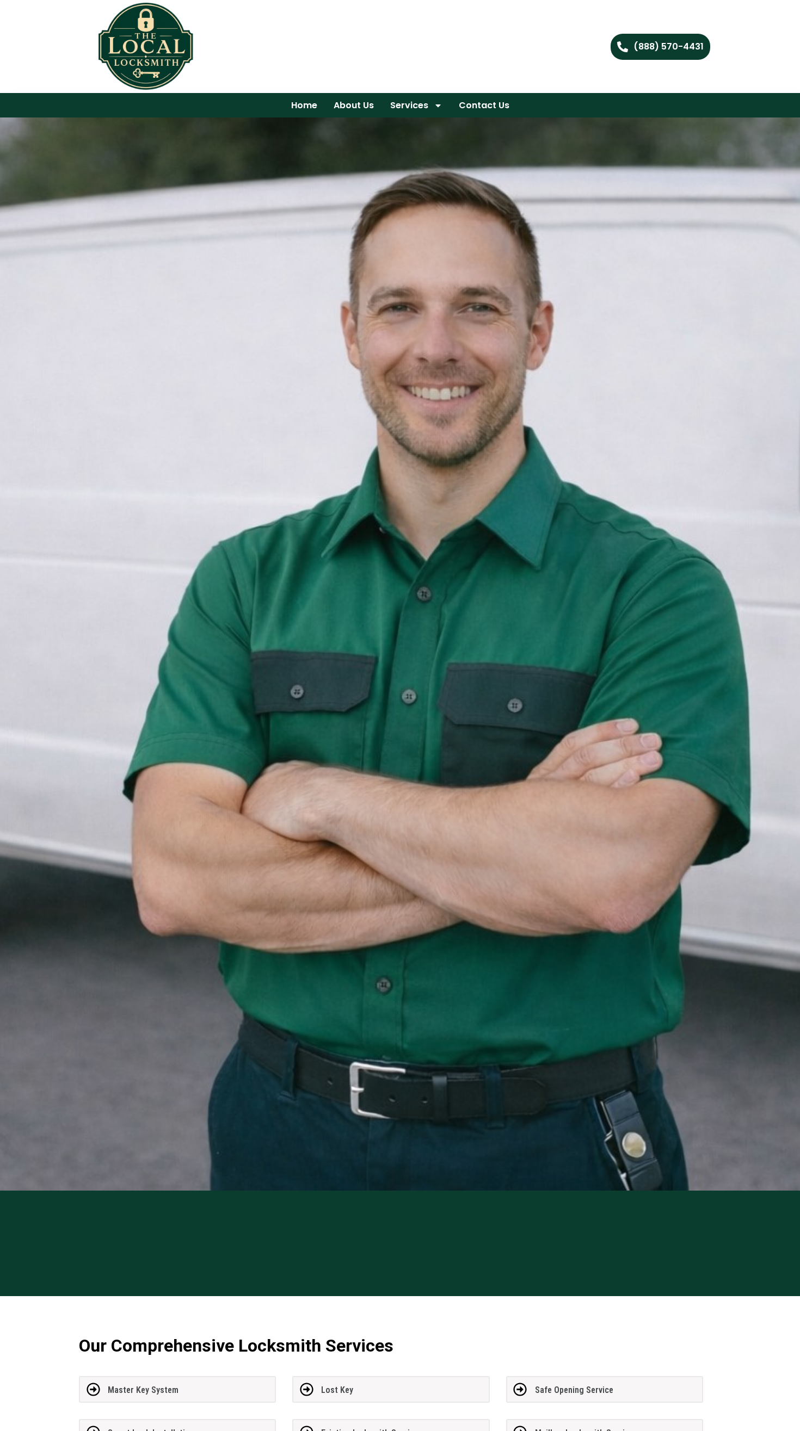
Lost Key (337, 1390)
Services (409, 105)
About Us (354, 105)
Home (304, 105)
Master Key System (143, 1390)
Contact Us (484, 105)
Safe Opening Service (574, 1390)
